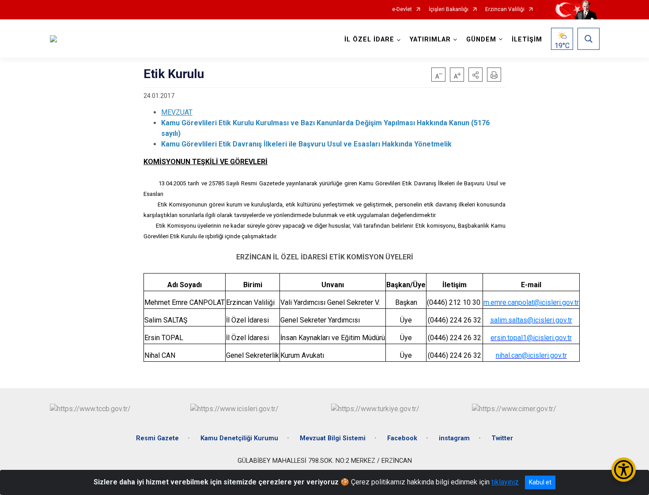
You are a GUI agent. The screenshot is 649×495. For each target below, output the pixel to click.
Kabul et (540, 482)
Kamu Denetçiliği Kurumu (239, 438)
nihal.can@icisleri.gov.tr (531, 355)
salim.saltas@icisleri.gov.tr (531, 320)
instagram (454, 438)
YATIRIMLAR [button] (430, 39)
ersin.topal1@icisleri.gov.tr (531, 338)
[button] (475, 75)
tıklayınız (505, 482)
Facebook (402, 438)
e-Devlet (402, 9)
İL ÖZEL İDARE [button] (369, 39)
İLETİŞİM (527, 39)
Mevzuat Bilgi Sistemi (333, 438)
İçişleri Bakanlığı (448, 9)
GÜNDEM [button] (481, 39)
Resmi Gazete (157, 438)
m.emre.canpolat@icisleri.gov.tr (531, 302)
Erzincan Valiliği (504, 9)
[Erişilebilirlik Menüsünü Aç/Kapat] (623, 470)
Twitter (502, 438)
